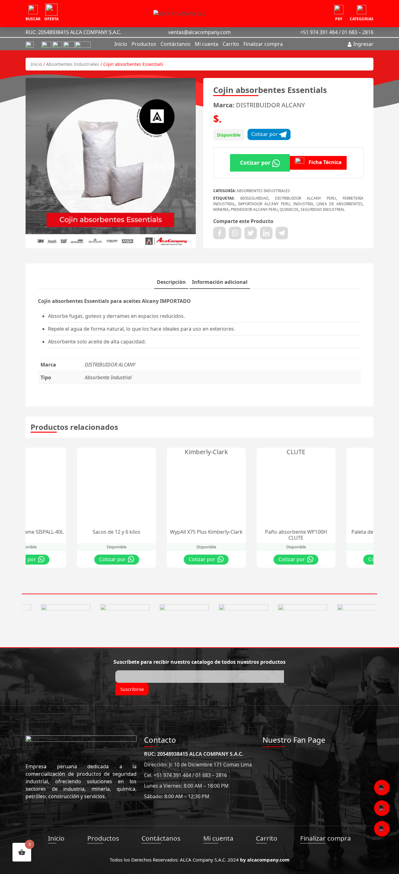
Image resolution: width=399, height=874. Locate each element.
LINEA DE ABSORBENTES (339, 203)
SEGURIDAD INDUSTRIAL (322, 209)
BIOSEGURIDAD (254, 198)
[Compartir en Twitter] (250, 233)
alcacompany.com (268, 860)
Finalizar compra (263, 44)
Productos (144, 44)
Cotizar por (265, 134)
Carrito (231, 44)
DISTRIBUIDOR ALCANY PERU (305, 198)
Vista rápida (73, 454)
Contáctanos (175, 44)
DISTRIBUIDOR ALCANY (270, 105)
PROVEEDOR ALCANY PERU (254, 209)
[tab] (171, 282)
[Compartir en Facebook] (219, 233)
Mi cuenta (206, 44)
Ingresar (362, 44)
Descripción (171, 282)
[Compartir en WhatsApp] (235, 233)
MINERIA (221, 209)
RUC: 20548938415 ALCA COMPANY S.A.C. (73, 32)
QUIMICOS (289, 209)
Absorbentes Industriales (72, 64)
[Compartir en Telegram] (282, 233)
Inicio (120, 44)
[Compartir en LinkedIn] (266, 233)
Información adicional (220, 282)
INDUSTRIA (303, 203)
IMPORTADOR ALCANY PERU (264, 203)
